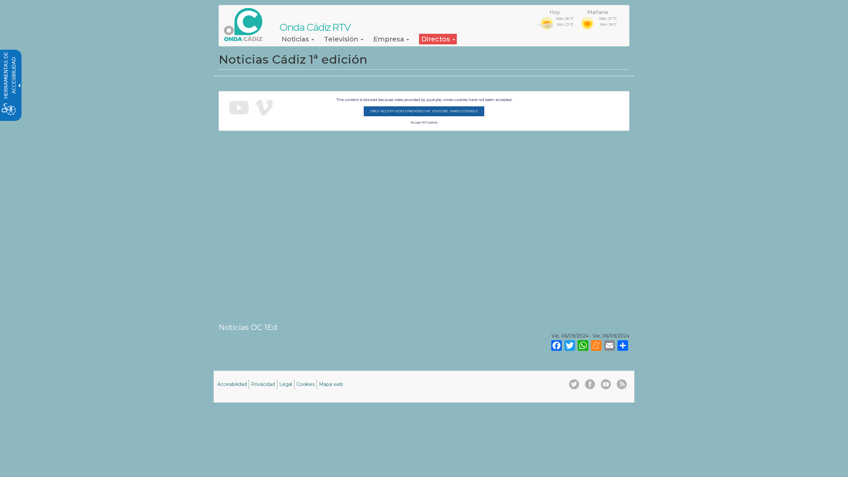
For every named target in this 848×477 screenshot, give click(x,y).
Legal (285, 384)
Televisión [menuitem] (342, 39)
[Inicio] (245, 24)
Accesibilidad (232, 384)
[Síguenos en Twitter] (574, 384)
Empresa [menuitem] (389, 39)
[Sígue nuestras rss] (622, 384)
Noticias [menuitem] (296, 39)
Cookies (305, 384)
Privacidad (263, 384)
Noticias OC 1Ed (248, 327)
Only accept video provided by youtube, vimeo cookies (424, 111)
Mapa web (331, 384)
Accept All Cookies (424, 122)
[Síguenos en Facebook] (590, 384)
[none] (622, 345)
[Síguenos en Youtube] (606, 384)
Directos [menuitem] (436, 39)
